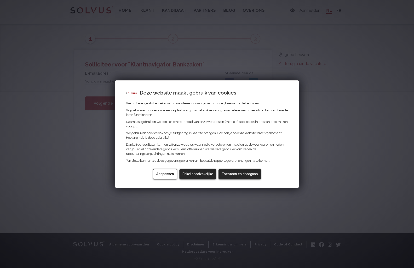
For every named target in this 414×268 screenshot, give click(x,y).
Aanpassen (165, 174)
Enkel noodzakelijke (198, 174)
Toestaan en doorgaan (240, 174)
